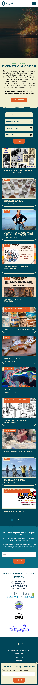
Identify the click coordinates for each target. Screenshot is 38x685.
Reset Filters (19, 141)
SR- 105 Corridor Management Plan (19, 650)
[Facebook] (15, 644)
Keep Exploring (19, 100)
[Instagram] (23, 644)
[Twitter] (19, 644)
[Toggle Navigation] (34, 3)
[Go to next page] (29, 520)
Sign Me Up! (19, 561)
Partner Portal (19, 653)
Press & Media (19, 657)
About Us (19, 660)
